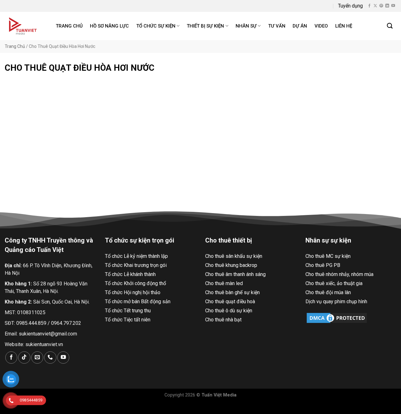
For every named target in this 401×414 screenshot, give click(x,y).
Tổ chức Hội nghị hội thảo (132, 292)
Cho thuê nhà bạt (223, 320)
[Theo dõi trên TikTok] (24, 357)
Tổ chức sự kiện (155, 26)
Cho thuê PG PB (322, 265)
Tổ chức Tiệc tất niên (127, 320)
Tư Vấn (276, 26)
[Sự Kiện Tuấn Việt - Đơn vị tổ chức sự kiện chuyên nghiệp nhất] (24, 26)
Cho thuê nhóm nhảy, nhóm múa (339, 274)
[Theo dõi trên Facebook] (369, 6)
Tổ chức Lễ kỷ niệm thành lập (136, 256)
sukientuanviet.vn (44, 344)
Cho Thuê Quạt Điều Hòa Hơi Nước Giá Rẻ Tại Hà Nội (66, 171)
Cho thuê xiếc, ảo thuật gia (333, 283)
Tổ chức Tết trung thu (128, 311)
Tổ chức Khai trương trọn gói (136, 265)
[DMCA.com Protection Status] (336, 317)
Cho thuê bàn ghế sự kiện (232, 292)
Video (321, 26)
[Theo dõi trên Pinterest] (381, 6)
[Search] (390, 26)
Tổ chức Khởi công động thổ (135, 283)
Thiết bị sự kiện (205, 26)
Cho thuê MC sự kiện (328, 256)
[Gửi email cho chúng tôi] (37, 357)
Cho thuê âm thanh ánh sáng (235, 274)
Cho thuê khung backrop (231, 265)
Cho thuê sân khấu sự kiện (233, 256)
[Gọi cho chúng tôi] (50, 357)
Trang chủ (69, 26)
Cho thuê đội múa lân (328, 292)
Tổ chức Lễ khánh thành (130, 274)
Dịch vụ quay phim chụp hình (336, 301)
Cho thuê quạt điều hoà (230, 301)
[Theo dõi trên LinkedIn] (387, 6)
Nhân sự (246, 26)
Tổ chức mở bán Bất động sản (137, 301)
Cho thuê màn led (224, 283)
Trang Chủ (15, 46)
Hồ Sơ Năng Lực (109, 26)
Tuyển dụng (350, 6)
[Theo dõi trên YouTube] (393, 6)
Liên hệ (343, 26)
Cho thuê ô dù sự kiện (228, 311)
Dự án (300, 26)
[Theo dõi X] (375, 6)
